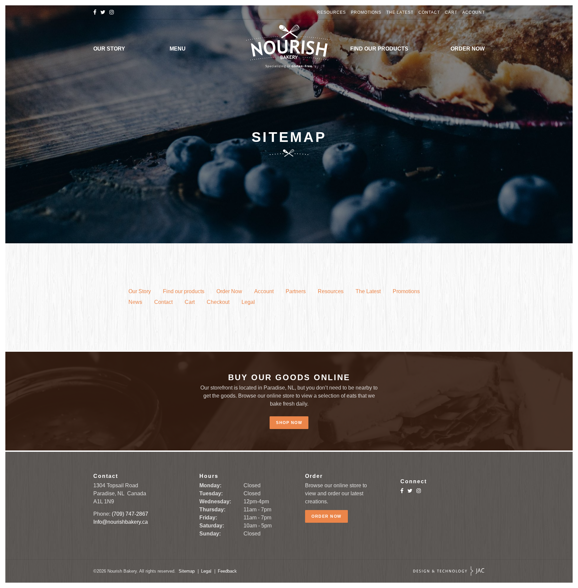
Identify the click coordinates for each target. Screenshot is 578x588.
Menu (178, 49)
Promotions (366, 12)
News (135, 302)
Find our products (379, 49)
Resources (331, 12)
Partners (296, 291)
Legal (248, 302)
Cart (451, 12)
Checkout (218, 302)
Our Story (109, 49)
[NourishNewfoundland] (95, 12)
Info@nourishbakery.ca (120, 522)
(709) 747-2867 (130, 514)
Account (473, 12)
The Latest (399, 12)
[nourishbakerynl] (103, 12)
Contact (429, 12)
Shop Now (289, 422)
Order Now (468, 49)
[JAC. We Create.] (449, 571)
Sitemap (187, 571)
